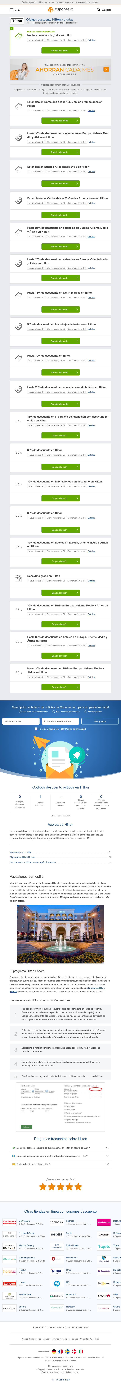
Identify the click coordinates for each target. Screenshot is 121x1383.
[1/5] (42, 1186)
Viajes (59, 1327)
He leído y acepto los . (62, 728)
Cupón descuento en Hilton (76, 1327)
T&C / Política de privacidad (72, 728)
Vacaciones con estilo (20, 852)
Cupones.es (50, 1327)
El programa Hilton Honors (22, 857)
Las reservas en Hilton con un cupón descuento (33, 862)
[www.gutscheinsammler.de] (54, 1351)
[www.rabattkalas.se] (67, 1351)
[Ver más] (106, 69)
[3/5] (60, 1186)
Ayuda (46, 1339)
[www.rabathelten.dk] (74, 1351)
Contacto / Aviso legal (89, 1339)
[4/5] (69, 1186)
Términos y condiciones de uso (64, 1339)
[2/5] (51, 1186)
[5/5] (78, 1186)
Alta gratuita (100, 721)
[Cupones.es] (60, 10)
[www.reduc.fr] (60, 1351)
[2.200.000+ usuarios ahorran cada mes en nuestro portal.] (60, 69)
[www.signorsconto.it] (81, 1351)
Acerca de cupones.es (31, 1339)
